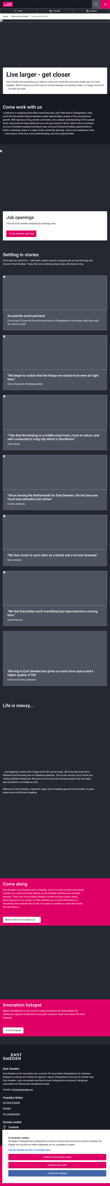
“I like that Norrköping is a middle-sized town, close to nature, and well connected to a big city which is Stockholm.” (53, 437)
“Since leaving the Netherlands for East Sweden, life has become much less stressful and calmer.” (52, 497)
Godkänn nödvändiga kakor (57, 1157)
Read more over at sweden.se (20, 919)
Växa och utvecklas (19, 16)
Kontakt (7, 1108)
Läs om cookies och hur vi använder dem (29, 1149)
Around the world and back (26, 316)
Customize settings (57, 1173)
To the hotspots (13, 1030)
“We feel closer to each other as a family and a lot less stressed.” (52, 555)
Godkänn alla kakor (57, 1165)
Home (5, 16)
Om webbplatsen (11, 1114)
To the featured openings (21, 233)
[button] (96, 4)
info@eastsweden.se (22, 1089)
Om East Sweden (11, 1102)
